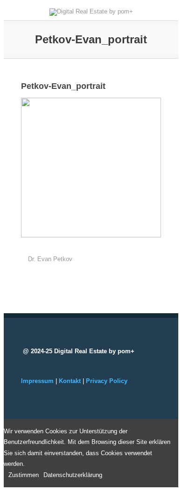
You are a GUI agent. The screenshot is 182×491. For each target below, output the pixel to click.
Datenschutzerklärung (72, 474)
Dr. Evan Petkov (50, 259)
